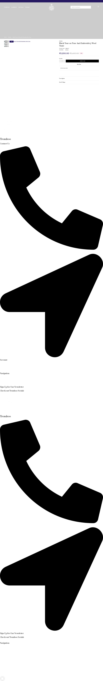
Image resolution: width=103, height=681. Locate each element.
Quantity (60, 58)
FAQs (2, 383)
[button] (55, 42)
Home (5, 37)
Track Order (4, 370)
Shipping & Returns (7, 380)
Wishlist (2, 367)
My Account (4, 363)
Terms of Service (6, 377)
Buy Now (79, 64)
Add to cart (82, 61)
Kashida (9, 37)
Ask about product (64, 68)
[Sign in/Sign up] (94, 7)
